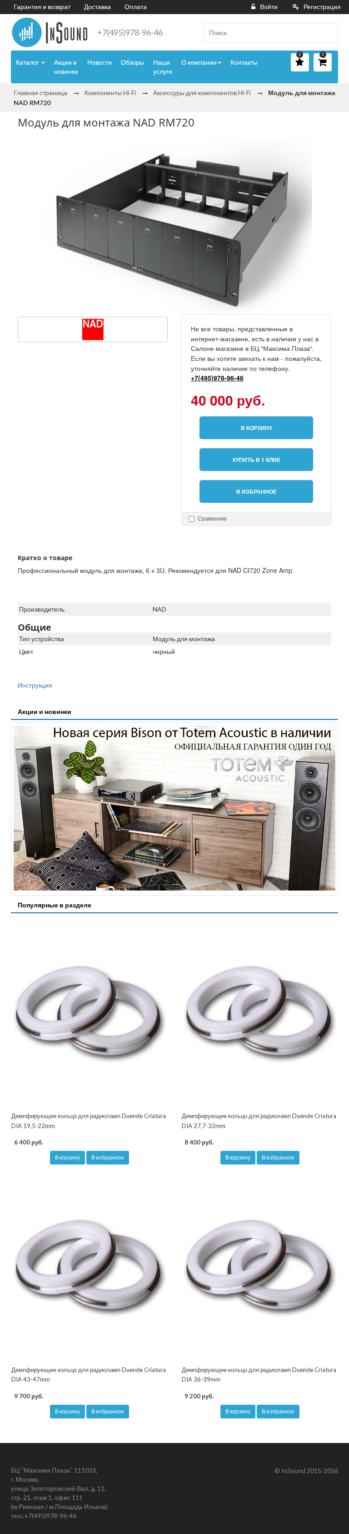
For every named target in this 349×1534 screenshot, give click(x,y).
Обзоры (132, 62)
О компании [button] (199, 62)
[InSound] (49, 32)
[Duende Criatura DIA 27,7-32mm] (260, 1013)
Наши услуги (162, 66)
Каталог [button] (28, 62)
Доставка (97, 6)
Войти (269, 6)
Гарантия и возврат (42, 6)
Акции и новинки (66, 66)
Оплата (136, 6)
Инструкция (35, 685)
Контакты (244, 62)
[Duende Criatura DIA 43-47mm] (89, 1267)
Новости (99, 62)
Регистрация (322, 6)
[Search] (328, 32)
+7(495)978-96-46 (130, 32)
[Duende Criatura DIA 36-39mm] (260, 1267)
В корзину (67, 1157)
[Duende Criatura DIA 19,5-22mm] (89, 1013)
